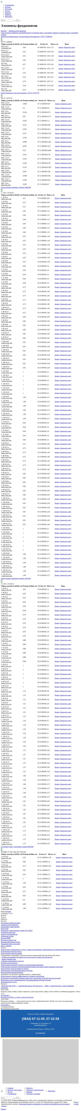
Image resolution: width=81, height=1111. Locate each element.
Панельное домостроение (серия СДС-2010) (16, 930)
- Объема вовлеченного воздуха (12, 961)
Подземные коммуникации (10, 923)
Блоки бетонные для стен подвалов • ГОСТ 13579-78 (20, 93)
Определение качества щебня (11, 953)
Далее (9, 911)
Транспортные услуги (9, 982)
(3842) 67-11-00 (33, 1018)
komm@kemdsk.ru (40, 1025)
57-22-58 (52, 1018)
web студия (76, 1103)
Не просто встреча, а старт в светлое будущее (17, 997)
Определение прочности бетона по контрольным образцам (22, 965)
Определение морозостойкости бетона (14, 969)
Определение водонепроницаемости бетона (16, 971)
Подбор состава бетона (9, 963)
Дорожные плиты (7, 936)
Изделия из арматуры (8, 940)
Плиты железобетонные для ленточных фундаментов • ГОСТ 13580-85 (26, 36)
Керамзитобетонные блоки (10, 942)
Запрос (60, 47)
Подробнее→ (5, 995)
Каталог (4, 31)
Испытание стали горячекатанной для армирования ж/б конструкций (26, 980)
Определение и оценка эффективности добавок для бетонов (22, 976)
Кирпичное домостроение (10, 927)
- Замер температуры (8, 959)
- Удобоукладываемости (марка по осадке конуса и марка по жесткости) (26, 957)
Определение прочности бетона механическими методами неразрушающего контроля (32, 967)
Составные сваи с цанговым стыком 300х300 (17, 847)
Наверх (3, 1109)
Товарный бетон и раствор (10, 944)
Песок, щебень (6, 946)
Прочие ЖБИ (5, 938)
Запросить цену (69, 47)
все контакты (40, 1033)
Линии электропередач (9, 934)
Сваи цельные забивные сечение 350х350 (16, 578)
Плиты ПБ (4, 929)
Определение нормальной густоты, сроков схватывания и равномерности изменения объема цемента (37, 950)
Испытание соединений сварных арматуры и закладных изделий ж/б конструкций (30, 978)
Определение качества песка (11, 951)
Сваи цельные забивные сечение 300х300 (16, 187)
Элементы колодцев (8, 932)
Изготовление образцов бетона (12, 972)
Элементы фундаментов (17, 31)
